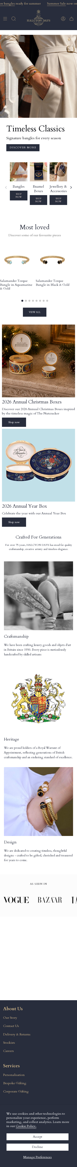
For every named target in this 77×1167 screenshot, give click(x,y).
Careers (8, 1051)
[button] (13, 18)
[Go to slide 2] (26, 301)
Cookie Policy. (26, 1126)
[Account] (63, 18)
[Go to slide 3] (29, 301)
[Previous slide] (6, 187)
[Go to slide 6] (40, 301)
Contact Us (11, 1026)
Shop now (14, 422)
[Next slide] (71, 187)
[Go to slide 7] (44, 301)
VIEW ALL (34, 312)
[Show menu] (5, 18)
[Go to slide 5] (37, 301)
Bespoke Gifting (14, 1083)
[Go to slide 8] (47, 301)
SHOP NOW (19, 195)
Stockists (9, 1043)
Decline (37, 1147)
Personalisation (14, 1075)
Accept (37, 1137)
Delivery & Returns (16, 1034)
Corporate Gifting (16, 1091)
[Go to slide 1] (22, 301)
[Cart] (71, 18)
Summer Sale (56, 3)
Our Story (10, 1018)
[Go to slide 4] (33, 301)
